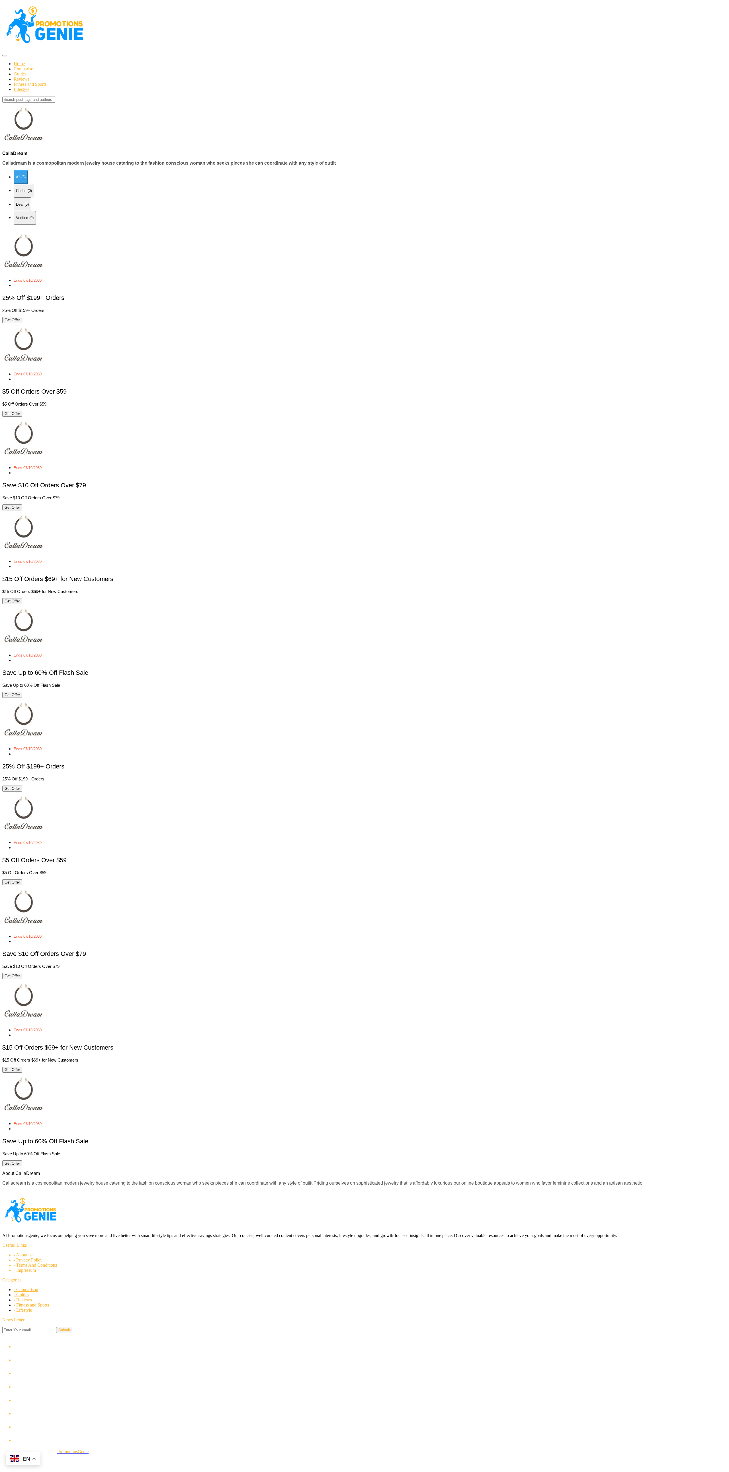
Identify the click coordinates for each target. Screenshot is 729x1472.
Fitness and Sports (30, 84)
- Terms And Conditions (35, 1265)
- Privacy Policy (28, 1260)
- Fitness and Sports (31, 1305)
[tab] (21, 177)
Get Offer (12, 320)
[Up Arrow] (364, 1462)
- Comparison (26, 1289)
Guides (20, 73)
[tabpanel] (364, 463)
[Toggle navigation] (4, 55)
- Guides (21, 1294)
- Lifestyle (23, 1310)
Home (19, 63)
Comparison (25, 68)
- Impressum (25, 1270)
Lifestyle (21, 89)
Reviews (21, 79)
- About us (23, 1254)
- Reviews (23, 1299)
